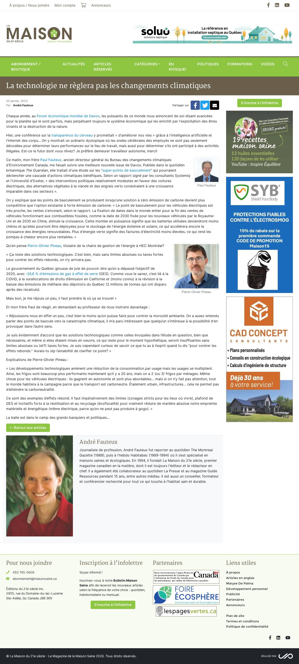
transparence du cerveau (72, 135)
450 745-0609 (23, 572)
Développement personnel (247, 589)
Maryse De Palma (239, 583)
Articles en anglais (240, 578)
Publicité (233, 594)
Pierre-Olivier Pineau (44, 245)
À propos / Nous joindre (29, 5)
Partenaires (235, 600)
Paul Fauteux (51, 160)
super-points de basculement (126, 170)
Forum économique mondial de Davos (68, 116)
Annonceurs (235, 605)
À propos (233, 572)
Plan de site (235, 616)
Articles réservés (103, 66)
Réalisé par (268, 656)
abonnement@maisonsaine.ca (35, 579)
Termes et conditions (242, 621)
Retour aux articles (29, 428)
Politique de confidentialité (247, 626)
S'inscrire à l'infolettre (259, 103)
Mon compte (65, 5)
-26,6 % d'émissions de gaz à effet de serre (62, 274)
